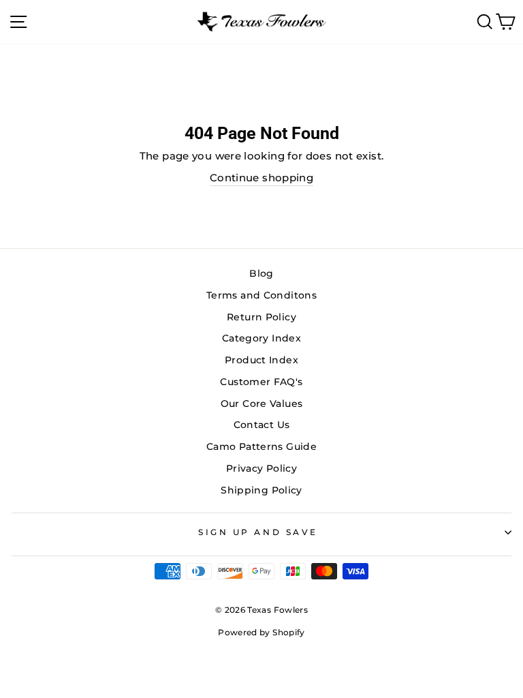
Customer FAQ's (261, 381)
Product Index (261, 359)
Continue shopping (261, 178)
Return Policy (261, 317)
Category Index (261, 338)
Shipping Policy (261, 490)
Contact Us (262, 424)
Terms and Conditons (261, 295)
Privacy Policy (261, 468)
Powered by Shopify (261, 632)
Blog (261, 273)
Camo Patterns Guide (261, 446)
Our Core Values (262, 403)
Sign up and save (258, 532)
